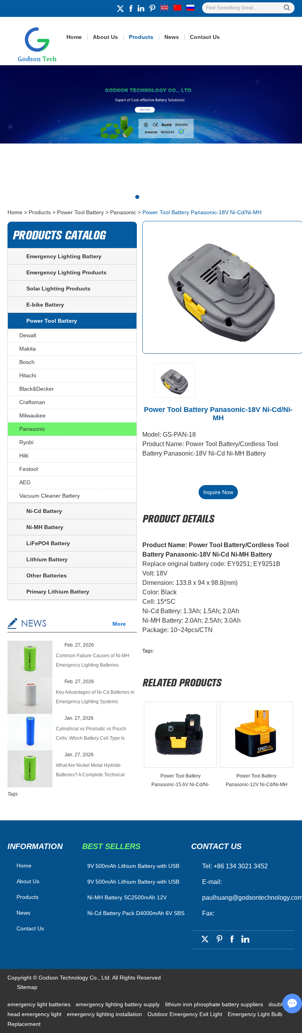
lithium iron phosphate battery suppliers (215, 1004)
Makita (27, 349)
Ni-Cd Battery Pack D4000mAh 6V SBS (135, 913)
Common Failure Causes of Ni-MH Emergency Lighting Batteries (92, 660)
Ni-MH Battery (44, 527)
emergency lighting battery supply (118, 1004)
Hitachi (27, 375)
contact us (216, 846)
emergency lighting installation (105, 1014)
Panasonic (123, 212)
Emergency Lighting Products (66, 272)
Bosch (27, 362)
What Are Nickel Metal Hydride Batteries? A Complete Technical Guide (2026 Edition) (90, 771)
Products (141, 37)
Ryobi (26, 442)
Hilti (23, 455)
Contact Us (205, 37)
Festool (28, 469)
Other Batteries (46, 575)
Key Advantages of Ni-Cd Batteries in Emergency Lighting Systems (95, 696)
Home (74, 37)
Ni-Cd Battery (44, 511)
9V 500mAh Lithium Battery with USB (133, 882)
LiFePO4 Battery (48, 543)
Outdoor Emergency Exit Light (185, 1014)
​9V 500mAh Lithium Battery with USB (133, 866)
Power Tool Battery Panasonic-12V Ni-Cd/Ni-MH (256, 780)
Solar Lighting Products (58, 288)
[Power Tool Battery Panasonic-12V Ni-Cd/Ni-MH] (256, 735)
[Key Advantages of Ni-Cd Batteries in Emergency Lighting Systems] (29, 696)
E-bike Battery (45, 304)
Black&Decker (36, 389)
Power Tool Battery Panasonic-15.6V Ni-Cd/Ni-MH (180, 781)
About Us (105, 37)
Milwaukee (32, 415)
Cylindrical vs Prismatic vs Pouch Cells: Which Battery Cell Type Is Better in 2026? (91, 734)
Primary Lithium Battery (57, 591)
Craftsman (32, 402)
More (119, 624)
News (171, 37)
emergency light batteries (39, 1004)
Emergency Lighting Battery (63, 256)
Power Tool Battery (80, 212)
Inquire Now (218, 492)
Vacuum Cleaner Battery (49, 496)
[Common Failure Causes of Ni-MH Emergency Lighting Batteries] (29, 660)
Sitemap (27, 987)
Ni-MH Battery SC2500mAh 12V (127, 897)
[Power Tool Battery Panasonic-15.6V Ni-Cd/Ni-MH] (180, 735)
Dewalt (27, 335)
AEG (25, 482)
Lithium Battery (47, 559)
